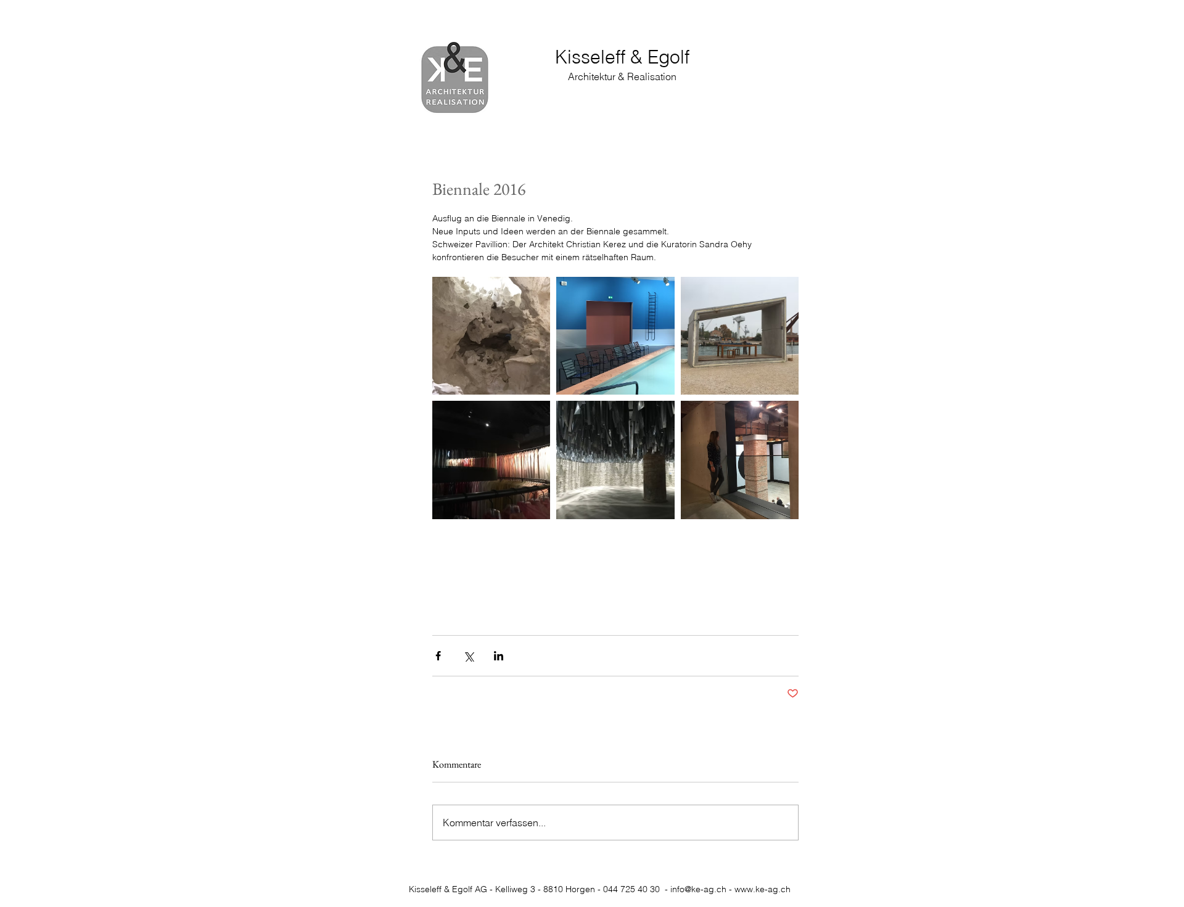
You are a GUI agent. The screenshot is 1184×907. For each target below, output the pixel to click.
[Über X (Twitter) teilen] (468, 656)
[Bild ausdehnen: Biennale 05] (615, 460)
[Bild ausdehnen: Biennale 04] (491, 460)
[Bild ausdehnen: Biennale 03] (740, 336)
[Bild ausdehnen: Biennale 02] (615, 336)
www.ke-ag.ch (762, 889)
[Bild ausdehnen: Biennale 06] (740, 460)
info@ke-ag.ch (698, 889)
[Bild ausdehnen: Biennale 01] (491, 336)
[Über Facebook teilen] (438, 656)
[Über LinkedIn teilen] (498, 656)
